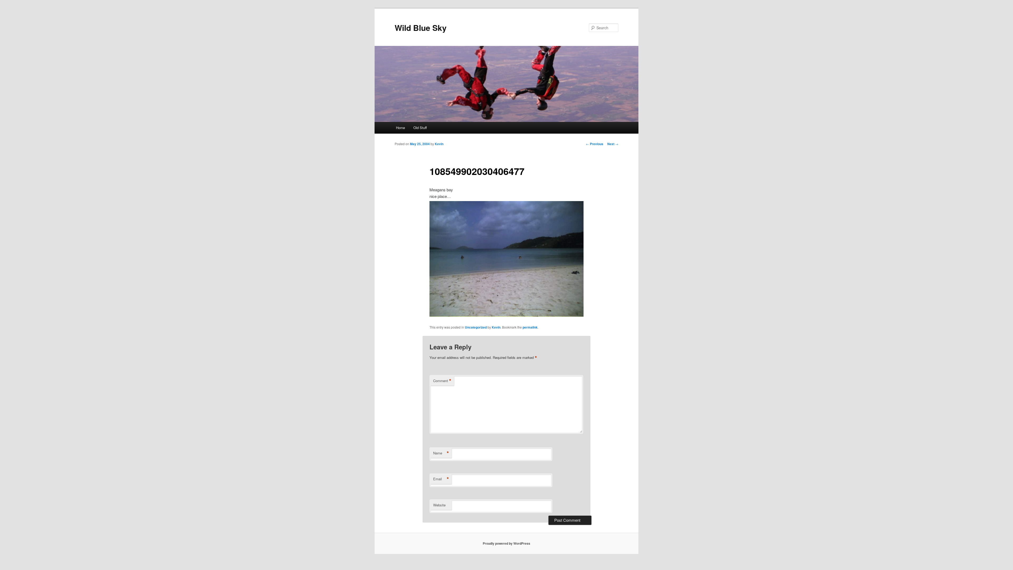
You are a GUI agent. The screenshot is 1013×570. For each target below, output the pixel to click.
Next (612, 143)
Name (441, 453)
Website (439, 504)
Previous (594, 143)
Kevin (439, 143)
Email (441, 479)
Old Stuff (420, 127)
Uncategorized (476, 327)
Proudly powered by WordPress (506, 543)
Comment (442, 381)
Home (400, 127)
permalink (530, 327)
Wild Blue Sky (421, 27)
